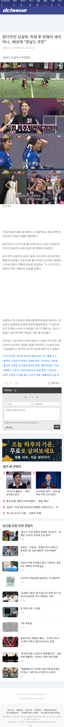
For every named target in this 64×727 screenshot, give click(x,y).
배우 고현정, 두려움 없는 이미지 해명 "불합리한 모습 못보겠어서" (32, 375)
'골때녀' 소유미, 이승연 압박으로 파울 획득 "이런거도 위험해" (32, 370)
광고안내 (28, 710)
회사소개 (10, 710)
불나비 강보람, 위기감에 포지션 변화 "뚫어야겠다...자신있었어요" (32, 365)
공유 (17, 383)
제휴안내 (19, 710)
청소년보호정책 (12, 713)
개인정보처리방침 (50, 710)
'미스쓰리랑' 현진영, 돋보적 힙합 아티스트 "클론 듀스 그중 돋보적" (31, 356)
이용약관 (38, 710)
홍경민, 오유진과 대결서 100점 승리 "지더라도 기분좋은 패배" (32, 361)
